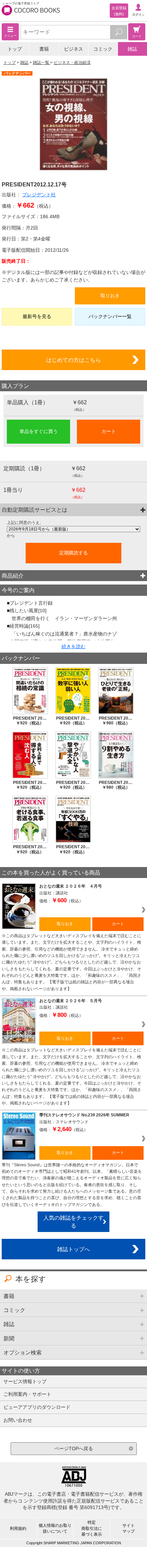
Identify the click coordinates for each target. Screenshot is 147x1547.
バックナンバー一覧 (110, 316)
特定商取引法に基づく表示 (91, 1528)
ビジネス (73, 49)
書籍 (44, 49)
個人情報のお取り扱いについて (55, 1528)
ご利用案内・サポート (27, 1394)
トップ (15, 49)
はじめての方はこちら (73, 360)
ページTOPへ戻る (73, 1448)
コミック (102, 49)
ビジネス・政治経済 (72, 62)
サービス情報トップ (24, 1381)
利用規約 (18, 1528)
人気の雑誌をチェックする (73, 1222)
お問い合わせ (17, 1420)
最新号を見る (37, 316)
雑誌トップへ (73, 1249)
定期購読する (73, 552)
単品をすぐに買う (38, 431)
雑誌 (132, 49)
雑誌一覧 (41, 62)
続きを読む (73, 646)
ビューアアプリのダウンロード (36, 1407)
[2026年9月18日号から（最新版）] (73, 529)
